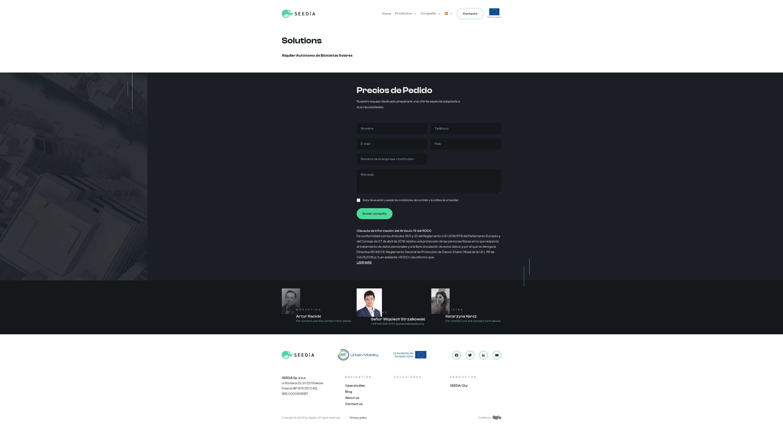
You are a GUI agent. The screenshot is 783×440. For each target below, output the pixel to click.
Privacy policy (358, 417)
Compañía (428, 13)
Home (386, 13)
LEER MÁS (364, 262)
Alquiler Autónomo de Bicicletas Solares (317, 55)
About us (352, 398)
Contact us (353, 404)
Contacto (470, 13)
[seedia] (298, 13)
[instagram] (483, 355)
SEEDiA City (459, 385)
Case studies (355, 385)
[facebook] (456, 355)
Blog (348, 392)
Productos (403, 13)
